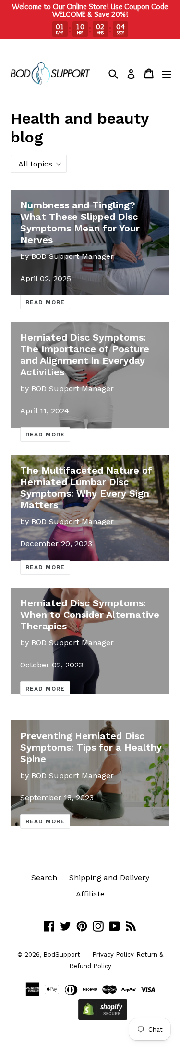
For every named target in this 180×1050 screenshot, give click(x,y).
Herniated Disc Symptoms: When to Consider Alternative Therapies (89, 614)
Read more (45, 302)
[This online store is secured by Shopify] (102, 1017)
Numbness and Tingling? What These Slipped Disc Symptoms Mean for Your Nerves (80, 222)
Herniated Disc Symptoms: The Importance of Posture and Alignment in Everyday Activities (84, 355)
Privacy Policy (113, 954)
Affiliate (90, 893)
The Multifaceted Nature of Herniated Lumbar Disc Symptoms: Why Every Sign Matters (86, 487)
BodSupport (61, 954)
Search (44, 877)
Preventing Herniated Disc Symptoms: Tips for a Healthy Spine (91, 747)
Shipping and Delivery (109, 877)
